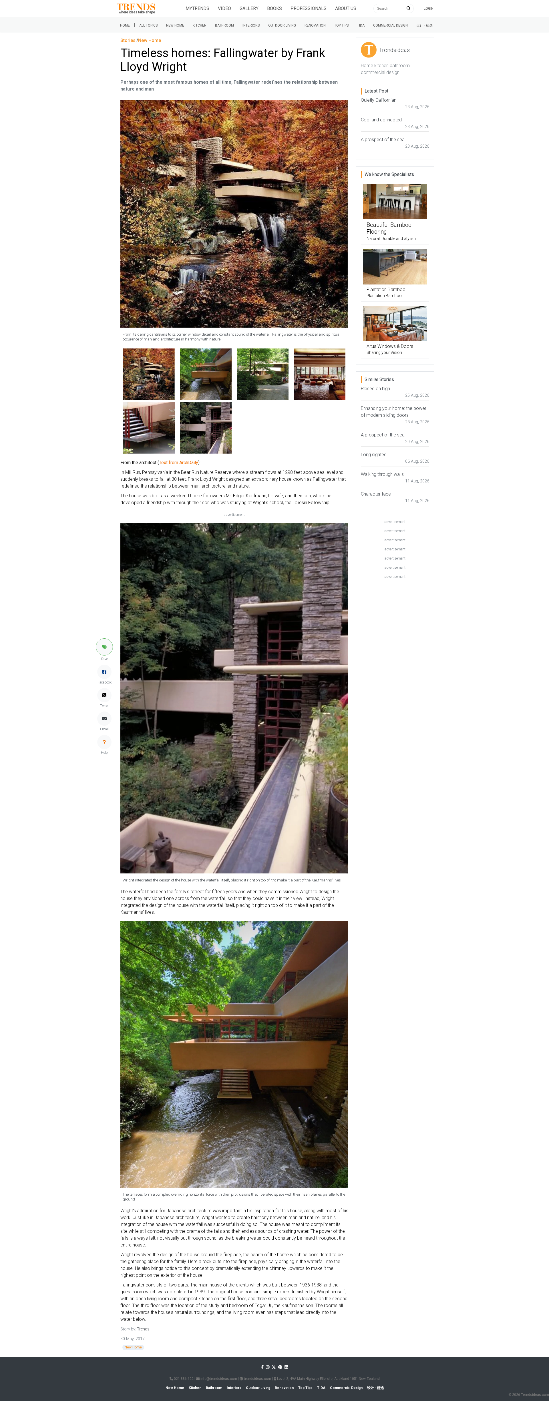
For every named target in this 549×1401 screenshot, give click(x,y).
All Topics (148, 25)
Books (274, 8)
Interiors (251, 25)
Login (428, 9)
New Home (175, 25)
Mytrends (197, 8)
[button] (104, 647)
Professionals (309, 8)
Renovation (315, 25)
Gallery (249, 8)
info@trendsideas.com (218, 1379)
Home (125, 25)
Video (224, 8)
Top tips (341, 25)
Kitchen (199, 25)
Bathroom (224, 25)
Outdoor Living (282, 25)
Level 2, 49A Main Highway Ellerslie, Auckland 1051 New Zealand (328, 1379)
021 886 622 (183, 1379)
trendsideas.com (257, 1379)
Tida (361, 25)
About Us (345, 8)
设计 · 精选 (424, 25)
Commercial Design (390, 25)
